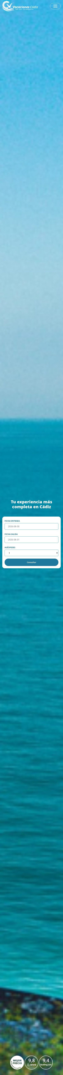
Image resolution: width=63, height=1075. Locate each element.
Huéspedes (10, 547)
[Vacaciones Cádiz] (20, 6)
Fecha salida (11, 534)
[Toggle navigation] (55, 6)
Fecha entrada (12, 521)
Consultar (31, 562)
